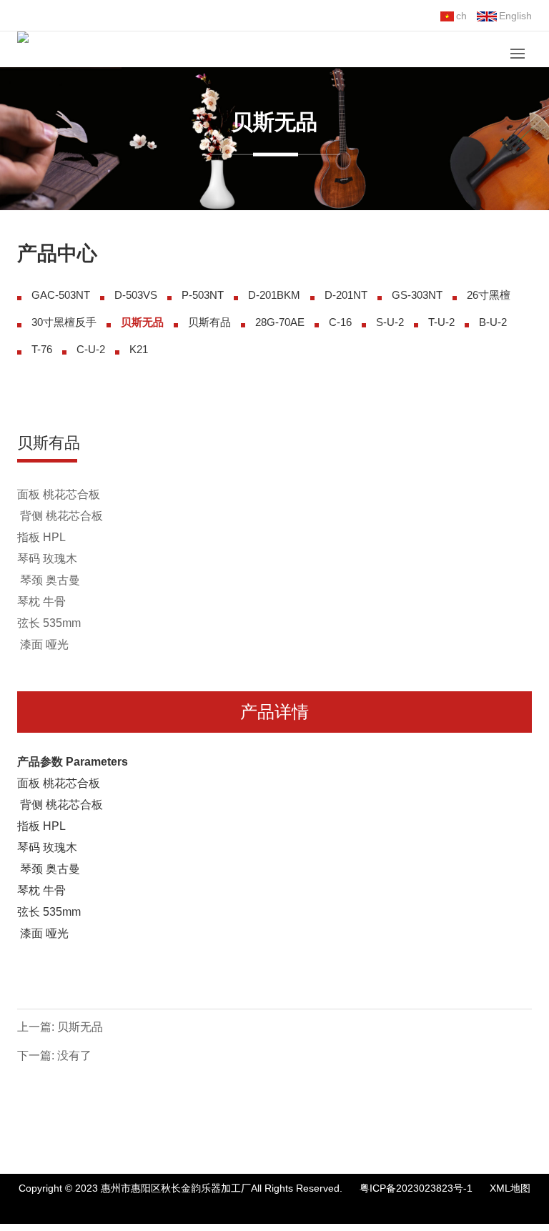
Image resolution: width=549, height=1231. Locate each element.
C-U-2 (90, 349)
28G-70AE (280, 322)
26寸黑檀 (488, 295)
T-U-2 (441, 322)
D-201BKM (274, 295)
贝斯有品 (209, 322)
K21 (138, 349)
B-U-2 (493, 322)
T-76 (41, 349)
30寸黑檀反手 (64, 322)
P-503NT (203, 295)
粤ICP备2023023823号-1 (416, 1188)
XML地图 (510, 1188)
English (515, 15)
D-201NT (346, 295)
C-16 (340, 322)
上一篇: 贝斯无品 (60, 1027)
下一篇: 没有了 (54, 1055)
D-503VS (135, 295)
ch (461, 15)
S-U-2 (390, 322)
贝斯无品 (142, 322)
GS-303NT (417, 295)
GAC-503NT (60, 295)
